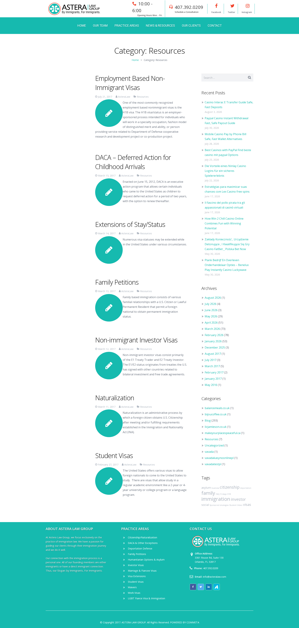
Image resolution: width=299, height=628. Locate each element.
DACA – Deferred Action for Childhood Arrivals (133, 162)
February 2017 (214, 372)
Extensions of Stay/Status (130, 224)
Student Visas (114, 455)
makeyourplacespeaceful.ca (222, 433)
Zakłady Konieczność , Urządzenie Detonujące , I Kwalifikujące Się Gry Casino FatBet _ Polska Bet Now (227, 244)
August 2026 (213, 298)
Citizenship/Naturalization (142, 537)
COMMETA (193, 622)
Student (233, 505)
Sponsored (214, 505)
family (208, 493)
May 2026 (211, 316)
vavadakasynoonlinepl (219, 458)
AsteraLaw (124, 96)
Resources (143, 96)
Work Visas (134, 592)
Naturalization (114, 397)
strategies (224, 505)
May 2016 (211, 385)
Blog (208, 420)
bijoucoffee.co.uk (215, 414)
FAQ (218, 494)
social (205, 505)
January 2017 (213, 379)
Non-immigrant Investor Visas (136, 339)
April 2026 (211, 322)
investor (238, 499)
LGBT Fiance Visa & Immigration (146, 598)
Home (135, 60)
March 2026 (212, 329)
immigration (215, 498)
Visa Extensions (137, 576)
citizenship (229, 487)
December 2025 (215, 347)
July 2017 (210, 360)
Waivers (132, 587)
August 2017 (213, 354)
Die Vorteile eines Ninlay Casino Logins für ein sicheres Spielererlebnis (225, 171)
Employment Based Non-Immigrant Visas (130, 83)
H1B (229, 494)
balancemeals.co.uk (217, 408)
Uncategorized (214, 445)
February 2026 (214, 335)
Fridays (223, 494)
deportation (245, 488)
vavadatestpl (213, 464)
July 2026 (210, 304)
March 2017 (212, 366)
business (215, 488)
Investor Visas (136, 565)
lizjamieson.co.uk (215, 427)
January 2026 (213, 341)
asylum (206, 488)
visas (247, 504)
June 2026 (211, 310)
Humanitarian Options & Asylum (146, 559)
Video (239, 505)
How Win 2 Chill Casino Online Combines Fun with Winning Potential (224, 223)
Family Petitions (117, 282)
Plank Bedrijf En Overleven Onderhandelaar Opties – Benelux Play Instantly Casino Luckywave (227, 265)
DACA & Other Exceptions (143, 543)
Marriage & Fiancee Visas (142, 570)
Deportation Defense (140, 548)
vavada (209, 452)
